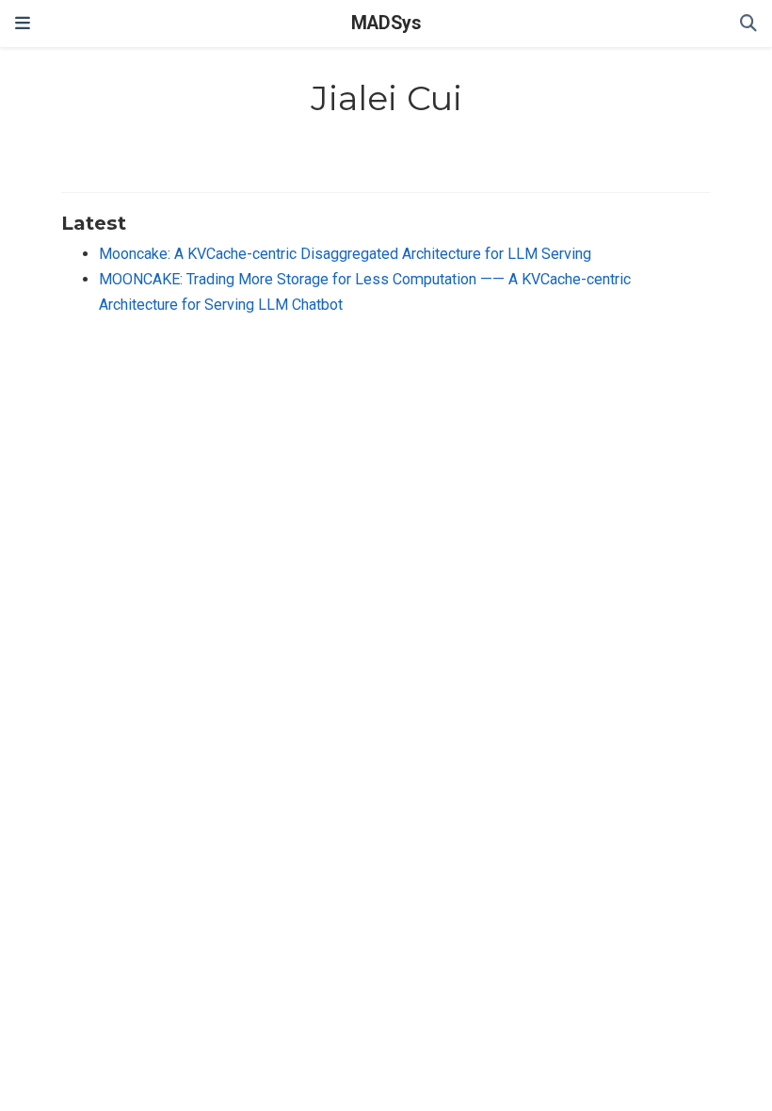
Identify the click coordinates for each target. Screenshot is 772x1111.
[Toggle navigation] (22, 23)
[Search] (748, 24)
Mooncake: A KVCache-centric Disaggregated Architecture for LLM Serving (345, 254)
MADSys (386, 23)
